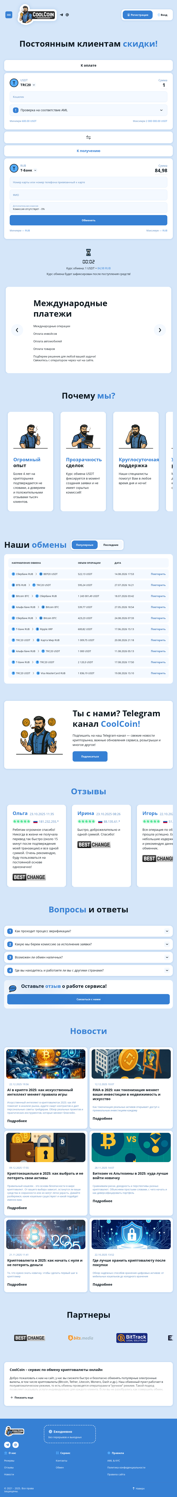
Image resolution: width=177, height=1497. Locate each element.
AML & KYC (113, 1460)
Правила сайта (116, 1474)
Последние (110, 545)
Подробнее (17, 1121)
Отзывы (9, 1467)
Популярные (84, 545)
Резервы (9, 1460)
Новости (9, 1474)
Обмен (60, 1467)
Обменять (88, 220)
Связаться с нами (89, 999)
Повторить (158, 574)
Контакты (61, 1460)
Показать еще (24, 1397)
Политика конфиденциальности (126, 1467)
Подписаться (90, 756)
